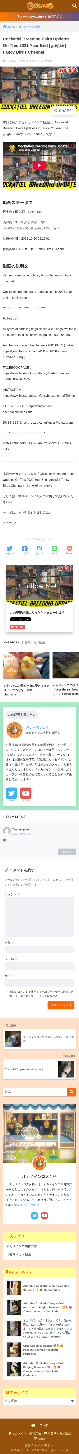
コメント (13, 894)
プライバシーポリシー (39, 1445)
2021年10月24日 (21, 834)
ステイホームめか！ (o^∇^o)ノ (40, 16)
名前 (10, 942)
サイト (9, 975)
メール (11, 959)
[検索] (71, 1092)
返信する (67, 851)
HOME (41, 1425)
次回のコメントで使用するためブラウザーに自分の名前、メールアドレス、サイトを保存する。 (41, 994)
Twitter (11, 800)
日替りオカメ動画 (33, 642)
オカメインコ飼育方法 (21, 1246)
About (41, 1438)
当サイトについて (28, 1205)
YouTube (25, 800)
